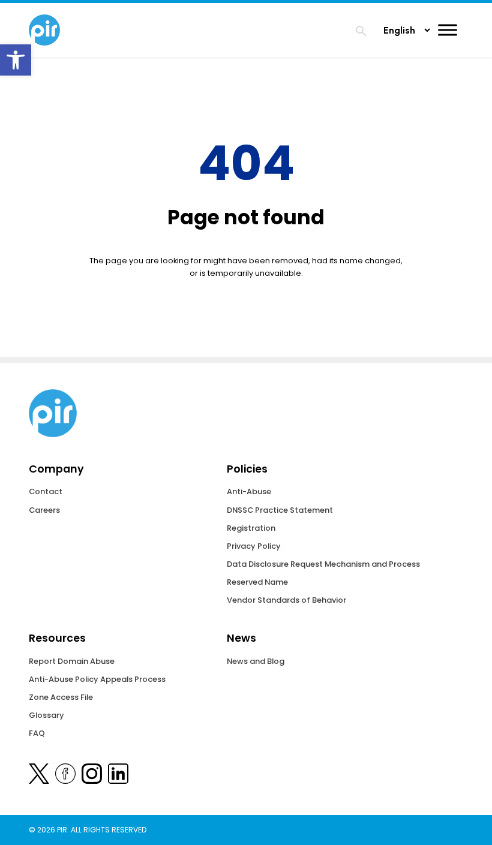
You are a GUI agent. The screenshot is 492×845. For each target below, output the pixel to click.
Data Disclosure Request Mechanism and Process (323, 564)
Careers (44, 510)
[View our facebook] (65, 775)
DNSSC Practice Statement (280, 510)
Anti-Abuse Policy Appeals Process (97, 679)
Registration (251, 528)
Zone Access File (61, 697)
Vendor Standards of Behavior (286, 600)
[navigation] (361, 33)
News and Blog (255, 661)
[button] (15, 60)
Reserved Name (257, 582)
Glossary (46, 715)
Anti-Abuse (249, 491)
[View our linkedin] (118, 775)
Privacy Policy (254, 546)
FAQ (37, 733)
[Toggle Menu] (447, 29)
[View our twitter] (39, 775)
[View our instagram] (92, 775)
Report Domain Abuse (72, 661)
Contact (45, 491)
